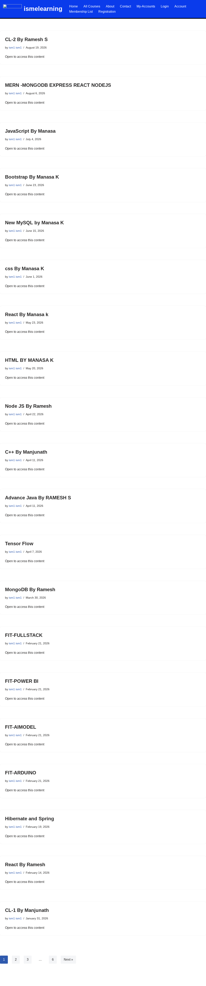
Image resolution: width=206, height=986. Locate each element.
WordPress (39, 981)
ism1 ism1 (15, 47)
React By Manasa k (26, 314)
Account (180, 6)
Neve (7, 981)
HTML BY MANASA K (29, 360)
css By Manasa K (24, 268)
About (110, 6)
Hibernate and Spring (29, 818)
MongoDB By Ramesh (30, 589)
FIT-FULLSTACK (23, 635)
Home (73, 6)
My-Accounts (146, 6)
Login (165, 6)
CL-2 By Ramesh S (26, 39)
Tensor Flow (19, 543)
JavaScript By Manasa (30, 131)
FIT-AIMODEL (20, 727)
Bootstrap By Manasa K (32, 177)
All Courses (91, 6)
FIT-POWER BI (21, 681)
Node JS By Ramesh (28, 406)
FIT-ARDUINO (20, 772)
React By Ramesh (25, 864)
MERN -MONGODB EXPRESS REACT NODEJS (58, 85)
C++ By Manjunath (26, 452)
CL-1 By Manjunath (27, 910)
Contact (125, 6)
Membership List (81, 11)
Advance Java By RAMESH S (38, 497)
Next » (68, 959)
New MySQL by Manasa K (34, 222)
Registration (107, 11)
